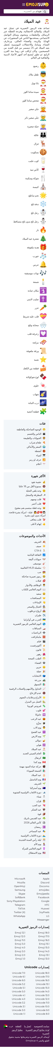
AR (39, 11)
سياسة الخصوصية (41, 1026)
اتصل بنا (27, 1026)
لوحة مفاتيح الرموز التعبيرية (37, 1030)
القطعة (18, 1026)
